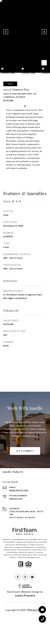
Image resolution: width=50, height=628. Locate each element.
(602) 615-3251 (16, 499)
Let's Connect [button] (25, 451)
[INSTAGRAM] (25, 577)
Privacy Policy (36, 610)
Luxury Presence (25, 595)
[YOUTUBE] (32, 577)
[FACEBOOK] (18, 577)
